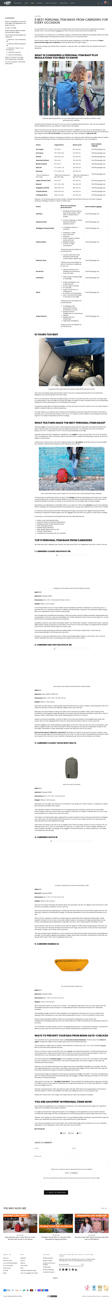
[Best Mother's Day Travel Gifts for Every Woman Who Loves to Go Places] (20, 1223)
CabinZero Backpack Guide (28, 1270)
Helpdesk (23, 1258)
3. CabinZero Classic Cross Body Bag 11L (14, 49)
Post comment (71, 1173)
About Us (6, 1258)
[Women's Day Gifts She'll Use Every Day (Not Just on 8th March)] (92, 1223)
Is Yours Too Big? (10, 28)
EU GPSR (5, 1270)
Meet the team (7, 1260)
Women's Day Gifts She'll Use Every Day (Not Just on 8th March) (91, 1238)
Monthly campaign (48, 1269)
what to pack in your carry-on (65, 37)
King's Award (7, 1268)
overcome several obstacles (75, 1040)
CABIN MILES (64, 3)
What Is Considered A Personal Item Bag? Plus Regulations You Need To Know (15, 23)
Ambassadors (47, 1267)
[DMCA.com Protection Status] (52, 1296)
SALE (32, 3)
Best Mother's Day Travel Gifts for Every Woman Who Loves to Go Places (20, 1238)
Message (38, 1156)
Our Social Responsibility (10, 1263)
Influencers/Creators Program (49, 1263)
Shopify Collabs (47, 1260)
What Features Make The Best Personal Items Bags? (15, 31)
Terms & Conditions (87, 1296)
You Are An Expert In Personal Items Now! (15, 63)
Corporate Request (48, 1272)
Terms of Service (91, 1178)
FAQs (21, 1268)
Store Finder (24, 1265)
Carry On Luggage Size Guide (29, 1273)
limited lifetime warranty (95, 734)
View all (104, 1208)
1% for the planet (8, 1265)
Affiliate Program (48, 1258)
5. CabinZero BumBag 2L (14, 55)
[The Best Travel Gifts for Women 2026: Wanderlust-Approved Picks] (56, 1223)
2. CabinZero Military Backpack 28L (16, 44)
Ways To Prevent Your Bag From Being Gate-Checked (14, 58)
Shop (26, 3)
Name (37, 1148)
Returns (22, 1260)
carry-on (43, 31)
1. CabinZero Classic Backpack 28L (16, 40)
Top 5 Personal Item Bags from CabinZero (15, 36)
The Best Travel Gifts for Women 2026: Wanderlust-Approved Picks (56, 1238)
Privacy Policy (79, 1178)
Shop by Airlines (51, 3)
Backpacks (18, 3)
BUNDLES (40, 3)
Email (74, 1148)
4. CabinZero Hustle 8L (13, 52)
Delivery (22, 1263)
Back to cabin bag (57, 1192)
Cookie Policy (105, 1296)
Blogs (73, 3)
